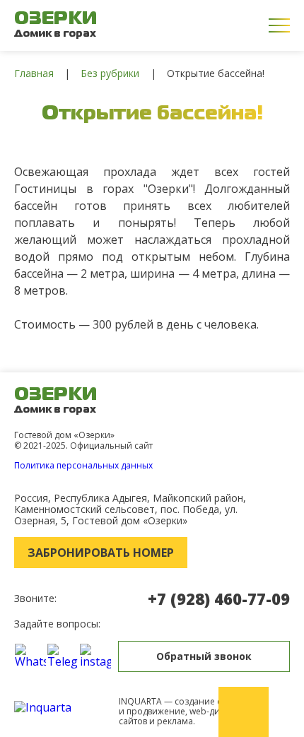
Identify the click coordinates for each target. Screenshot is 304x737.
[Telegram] (62, 656)
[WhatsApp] (30, 656)
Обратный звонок (204, 656)
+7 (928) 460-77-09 (219, 598)
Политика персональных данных (83, 465)
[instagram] (95, 656)
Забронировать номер (101, 552)
